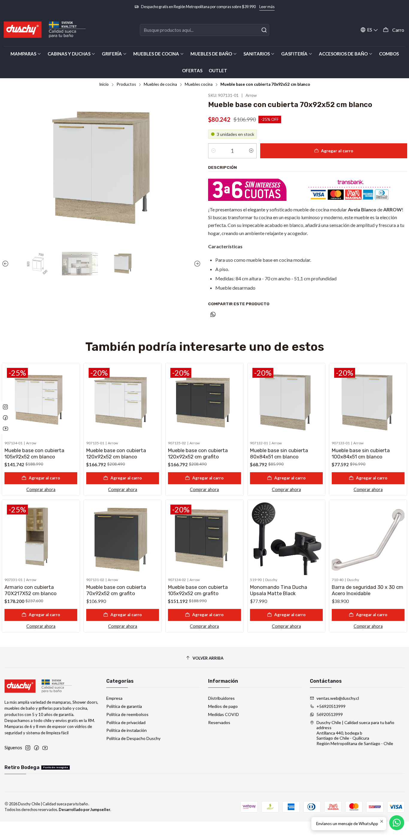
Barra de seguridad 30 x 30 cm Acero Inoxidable (367, 590)
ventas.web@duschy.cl (337, 698)
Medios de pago (223, 706)
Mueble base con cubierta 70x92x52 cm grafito (116, 590)
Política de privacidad (126, 722)
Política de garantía (124, 706)
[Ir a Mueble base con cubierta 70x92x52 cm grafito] (122, 538)
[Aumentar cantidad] (251, 151)
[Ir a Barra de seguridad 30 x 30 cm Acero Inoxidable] (368, 538)
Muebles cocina (199, 84)
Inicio (104, 84)
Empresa (114, 698)
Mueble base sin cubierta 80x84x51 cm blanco (279, 453)
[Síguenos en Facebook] (37, 748)
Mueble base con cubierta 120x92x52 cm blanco (116, 453)
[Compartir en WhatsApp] (213, 314)
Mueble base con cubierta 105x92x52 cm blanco (34, 453)
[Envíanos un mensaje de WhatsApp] (396, 822)
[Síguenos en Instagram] (28, 748)
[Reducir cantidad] (213, 151)
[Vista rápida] (72, 401)
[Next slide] (196, 263)
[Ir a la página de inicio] (45, 30)
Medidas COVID (223, 714)
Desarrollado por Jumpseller (84, 809)
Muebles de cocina (160, 84)
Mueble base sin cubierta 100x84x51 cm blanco (361, 453)
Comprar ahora (40, 489)
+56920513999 (331, 706)
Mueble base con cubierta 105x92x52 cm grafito (198, 590)
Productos (126, 84)
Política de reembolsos (127, 714)
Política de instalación (126, 730)
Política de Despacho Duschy (133, 738)
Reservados (219, 722)
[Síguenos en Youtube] (45, 748)
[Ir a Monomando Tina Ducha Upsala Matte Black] (286, 538)
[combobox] (204, 30)
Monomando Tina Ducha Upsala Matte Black (278, 590)
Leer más (267, 6)
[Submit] (264, 30)
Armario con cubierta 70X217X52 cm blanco (30, 590)
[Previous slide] (6, 263)
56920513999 (329, 714)
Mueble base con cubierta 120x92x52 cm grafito (198, 453)
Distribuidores (221, 698)
